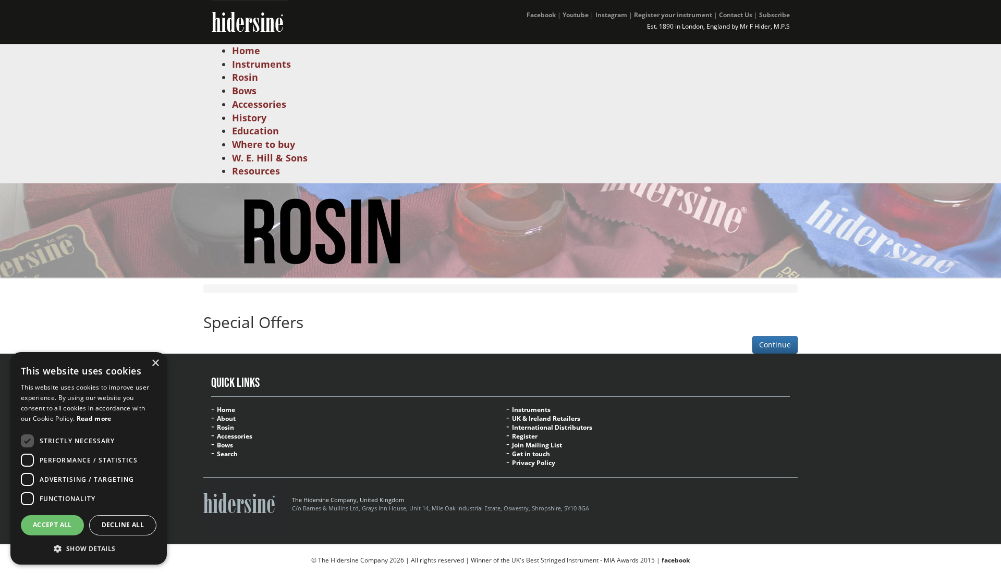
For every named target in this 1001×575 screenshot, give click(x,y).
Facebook (541, 14)
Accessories (234, 436)
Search (227, 454)
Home (226, 410)
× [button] (155, 363)
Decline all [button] (123, 524)
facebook (676, 560)
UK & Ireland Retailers (546, 418)
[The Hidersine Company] (249, 21)
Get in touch (531, 454)
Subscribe (774, 14)
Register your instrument (673, 14)
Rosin (225, 427)
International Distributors (552, 427)
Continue (775, 344)
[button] (88, 548)
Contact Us (735, 14)
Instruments (531, 410)
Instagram (611, 14)
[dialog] (88, 458)
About (226, 418)
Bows (225, 445)
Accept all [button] (52, 524)
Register (525, 436)
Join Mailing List (537, 445)
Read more (94, 418)
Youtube (576, 14)
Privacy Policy (533, 463)
